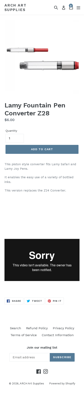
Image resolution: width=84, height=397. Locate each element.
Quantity (11, 130)
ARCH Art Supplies (15, 7)
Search (15, 328)
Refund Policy (37, 328)
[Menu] (78, 7)
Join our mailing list (42, 347)
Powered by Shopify (62, 383)
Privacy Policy (63, 328)
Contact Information (58, 335)
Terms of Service (23, 335)
